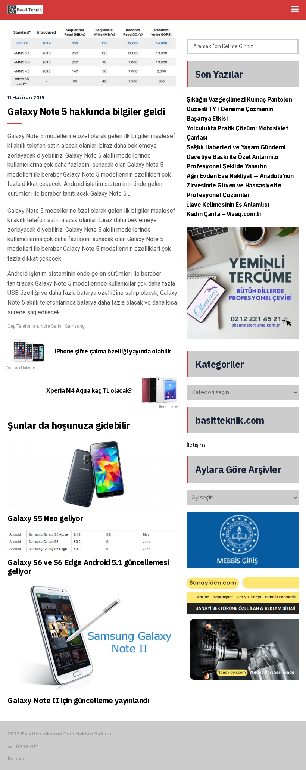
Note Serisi (51, 326)
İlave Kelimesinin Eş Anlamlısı (228, 204)
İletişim (196, 445)
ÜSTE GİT (27, 746)
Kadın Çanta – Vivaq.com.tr (224, 214)
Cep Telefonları (22, 326)
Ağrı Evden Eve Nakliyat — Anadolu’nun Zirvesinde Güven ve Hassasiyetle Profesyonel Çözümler (240, 185)
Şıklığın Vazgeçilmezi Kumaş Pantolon (239, 99)
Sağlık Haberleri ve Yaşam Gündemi (236, 147)
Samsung (75, 326)
